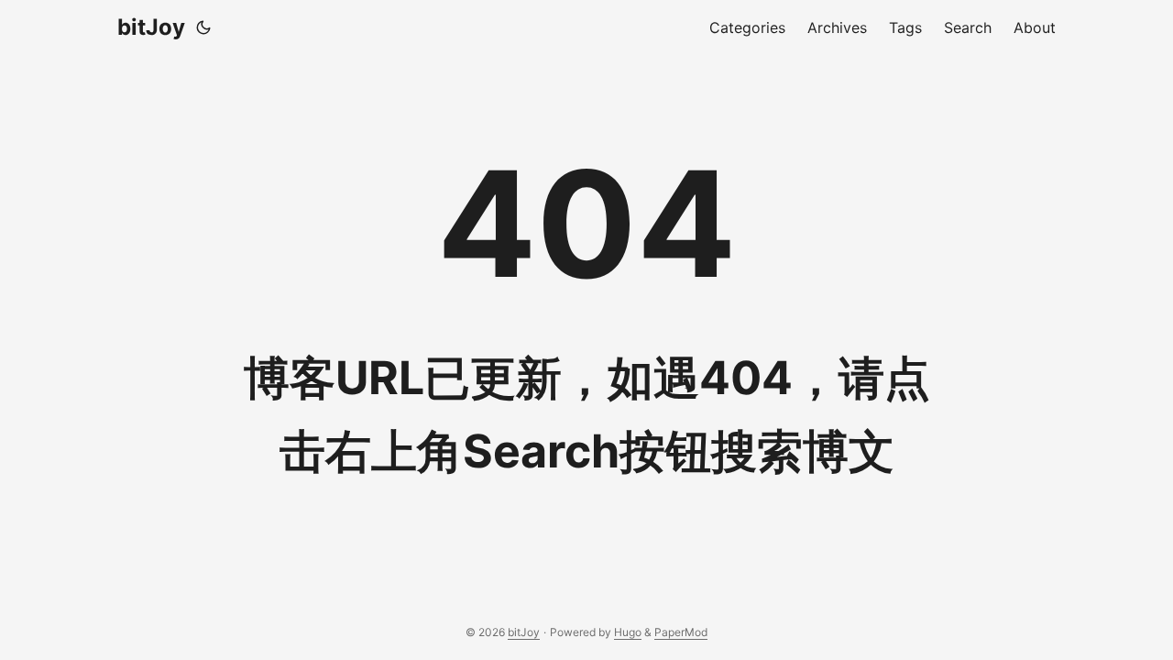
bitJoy (151, 27)
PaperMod (680, 632)
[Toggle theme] (203, 27)
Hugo (627, 632)
